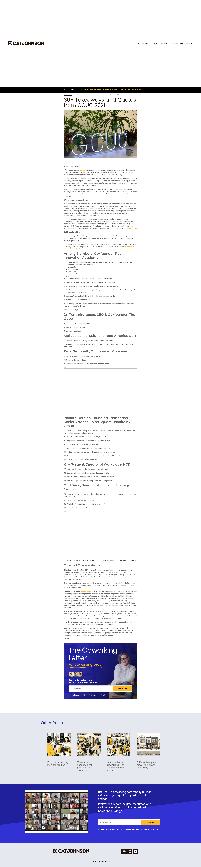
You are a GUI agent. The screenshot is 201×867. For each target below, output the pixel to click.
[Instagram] (129, 851)
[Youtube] (124, 851)
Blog (181, 43)
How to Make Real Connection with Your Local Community (112, 89)
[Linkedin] (135, 851)
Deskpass (85, 591)
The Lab (133, 228)
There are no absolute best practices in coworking (84, 766)
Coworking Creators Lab (168, 43)
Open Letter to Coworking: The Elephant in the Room (115, 766)
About (138, 43)
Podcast (189, 43)
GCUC (82, 170)
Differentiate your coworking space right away (146, 765)
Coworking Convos (149, 43)
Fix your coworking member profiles (57, 763)
